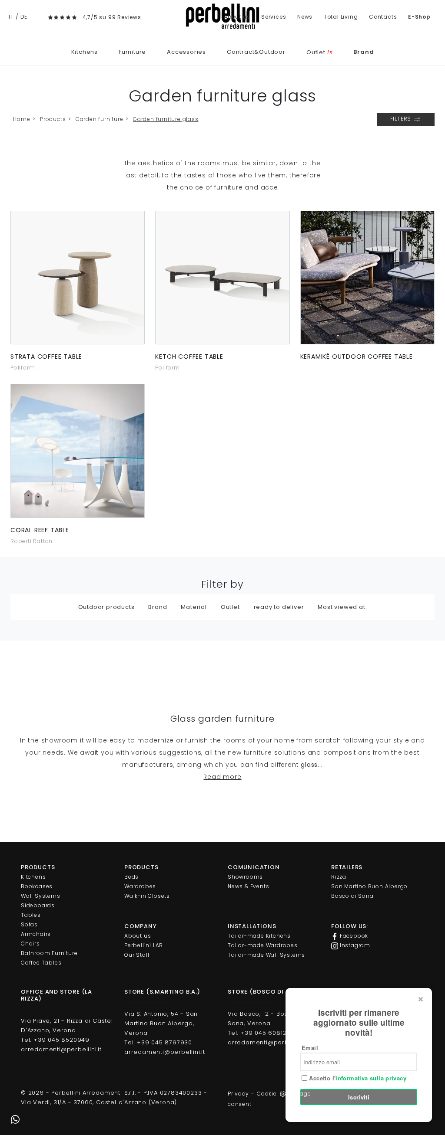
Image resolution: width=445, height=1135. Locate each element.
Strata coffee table (46, 356)
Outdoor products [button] (106, 607)
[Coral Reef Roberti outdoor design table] (77, 451)
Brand (363, 52)
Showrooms (245, 876)
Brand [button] (157, 607)
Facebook (353, 935)
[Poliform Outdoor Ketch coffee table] (222, 278)
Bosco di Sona (352, 895)
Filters (401, 118)
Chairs (30, 943)
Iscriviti (359, 1097)
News (304, 16)
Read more (222, 776)
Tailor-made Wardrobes (263, 945)
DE (23, 16)
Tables (31, 915)
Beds (131, 876)
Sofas (29, 924)
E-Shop (419, 16)
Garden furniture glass (166, 119)
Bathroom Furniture (49, 953)
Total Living (341, 16)
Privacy (238, 1093)
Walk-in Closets (147, 895)
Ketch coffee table (189, 356)
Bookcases (37, 886)
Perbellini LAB (143, 945)
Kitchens (84, 52)
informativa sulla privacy (370, 1078)
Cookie (267, 1093)
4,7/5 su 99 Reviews (112, 17)
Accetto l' (356, 1078)
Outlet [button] (230, 607)
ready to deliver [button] (279, 607)
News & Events (248, 886)
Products (53, 119)
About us (237, 16)
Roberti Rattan (31, 541)
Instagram (354, 945)
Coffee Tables (41, 962)
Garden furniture (99, 119)
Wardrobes (140, 886)
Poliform (22, 367)
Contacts (383, 16)
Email (310, 1047)
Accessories (186, 52)
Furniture (132, 52)
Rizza (338, 876)
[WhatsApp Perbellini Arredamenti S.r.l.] (15, 1119)
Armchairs (36, 934)
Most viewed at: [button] (342, 607)
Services (273, 16)
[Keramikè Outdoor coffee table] (367, 278)
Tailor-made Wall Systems (266, 954)
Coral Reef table (39, 530)
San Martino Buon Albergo (369, 886)
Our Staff (137, 954)
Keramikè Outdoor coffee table (356, 356)
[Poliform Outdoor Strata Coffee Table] (77, 278)
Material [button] (193, 607)
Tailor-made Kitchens (259, 935)
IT (11, 16)
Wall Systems (40, 895)
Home (21, 119)
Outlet (319, 52)
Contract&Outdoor (256, 52)
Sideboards (38, 905)
